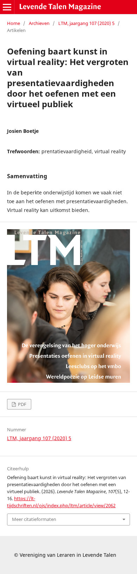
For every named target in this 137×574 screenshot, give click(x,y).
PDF (21, 404)
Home (13, 23)
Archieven (39, 23)
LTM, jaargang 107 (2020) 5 (86, 23)
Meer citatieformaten (34, 519)
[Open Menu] (7, 7)
